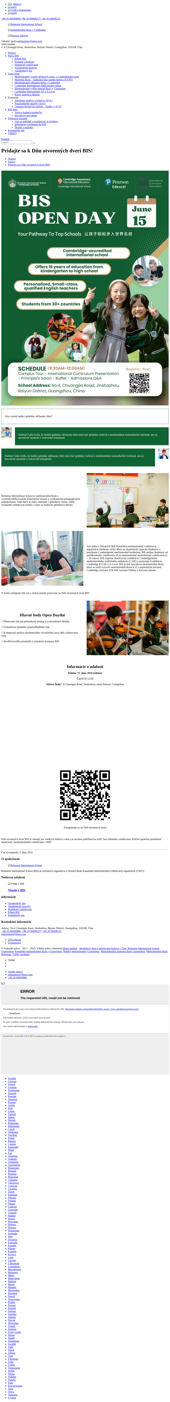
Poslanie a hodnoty (25, 61)
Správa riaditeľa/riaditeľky (28, 112)
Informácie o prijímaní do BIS (30, 124)
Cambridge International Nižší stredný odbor (38, 85)
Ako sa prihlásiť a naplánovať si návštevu (36, 121)
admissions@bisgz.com (30, 41)
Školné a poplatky (24, 127)
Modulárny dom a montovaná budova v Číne (103, 948)
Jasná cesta (13, 73)
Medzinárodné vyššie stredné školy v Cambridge (40, 88)
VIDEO (12, 133)
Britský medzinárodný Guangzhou (81, 951)
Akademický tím (23, 70)
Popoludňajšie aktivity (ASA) (30, 103)
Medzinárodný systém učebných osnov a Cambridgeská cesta (47, 76)
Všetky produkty (21, 954)
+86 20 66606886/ (11, 931)
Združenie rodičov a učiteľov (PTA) (33, 100)
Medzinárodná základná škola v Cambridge (37, 82)
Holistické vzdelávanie (26, 64)
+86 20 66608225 (51, 931)
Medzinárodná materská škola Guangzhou (123, 951)
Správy (11, 161)
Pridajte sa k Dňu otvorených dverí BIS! (29, 164)
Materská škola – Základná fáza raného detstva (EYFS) (44, 79)
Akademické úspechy (26, 67)
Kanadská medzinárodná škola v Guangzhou (38, 951)
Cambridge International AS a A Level (35, 91)
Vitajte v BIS (16, 890)
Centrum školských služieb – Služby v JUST (38, 106)
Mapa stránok (70, 948)
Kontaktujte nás (16, 130)
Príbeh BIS (20, 58)
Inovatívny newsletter (26, 115)
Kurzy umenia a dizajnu (27, 94)
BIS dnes (13, 109)
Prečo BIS (13, 55)
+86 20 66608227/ (32, 931)
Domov (12, 52)
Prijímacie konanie (17, 118)
